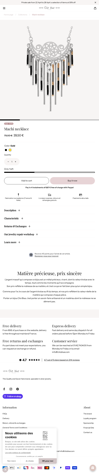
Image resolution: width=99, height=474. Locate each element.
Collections (22, 14)
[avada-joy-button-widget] (93, 468)
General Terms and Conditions (15, 428)
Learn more (10, 242)
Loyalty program (89, 418)
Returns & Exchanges (15, 226)
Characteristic (11, 218)
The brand (87, 414)
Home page (8, 14)
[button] (4, 8)
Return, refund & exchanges (14, 423)
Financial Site (88, 428)
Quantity (7, 155)
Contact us (87, 432)
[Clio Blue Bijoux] (49, 8)
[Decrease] (6, 161)
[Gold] (10, 150)
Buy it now (72, 180)
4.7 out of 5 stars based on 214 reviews (62, 360)
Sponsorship (88, 423)
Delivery (6, 418)
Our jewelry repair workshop (19, 234)
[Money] (5, 150)
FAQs (5, 414)
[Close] (95, 2)
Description (10, 210)
